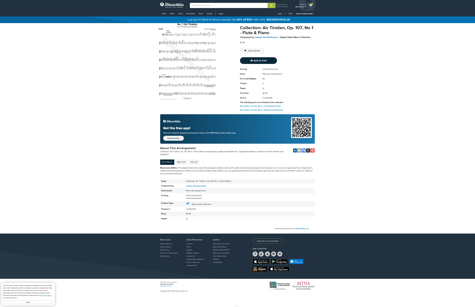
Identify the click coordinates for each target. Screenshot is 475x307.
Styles (221, 14)
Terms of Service (193, 262)
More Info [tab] (181, 162)
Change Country (165, 286)
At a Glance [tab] (167, 162)
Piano (164, 14)
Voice (180, 14)
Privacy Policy (192, 265)
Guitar (172, 14)
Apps (280, 14)
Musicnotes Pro (282, 4)
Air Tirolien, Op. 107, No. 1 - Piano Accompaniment (261, 110)
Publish (189, 250)
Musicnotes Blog (219, 247)
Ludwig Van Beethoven (266, 37)
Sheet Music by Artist (221, 244)
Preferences (165, 250)
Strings (209, 14)
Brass (201, 14)
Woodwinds (190, 14)
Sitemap (216, 259)
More (291, 14)
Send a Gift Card (282, 6)
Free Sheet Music (220, 256)
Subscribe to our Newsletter (268, 241)
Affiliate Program (193, 253)
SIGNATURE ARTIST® (221, 250)
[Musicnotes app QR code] (301, 129)
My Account (300, 7)
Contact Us (191, 256)
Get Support (165, 256)
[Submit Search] (271, 5)
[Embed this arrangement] (295, 150)
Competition (217, 262)
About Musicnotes (194, 240)
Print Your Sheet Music (169, 253)
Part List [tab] (193, 162)
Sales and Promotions (221, 253)
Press (189, 247)
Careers (190, 244)
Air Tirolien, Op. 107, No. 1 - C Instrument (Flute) (260, 106)
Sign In (303, 4)
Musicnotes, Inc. (302, 228)
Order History (165, 247)
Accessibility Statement (195, 259)
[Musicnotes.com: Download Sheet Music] (172, 5)
